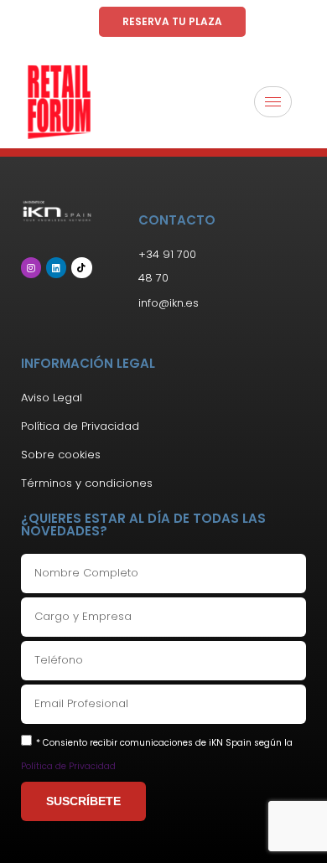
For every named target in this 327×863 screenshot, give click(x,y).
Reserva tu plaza (172, 21)
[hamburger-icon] (273, 101)
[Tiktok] (81, 267)
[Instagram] (31, 267)
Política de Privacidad (68, 766)
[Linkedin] (56, 267)
